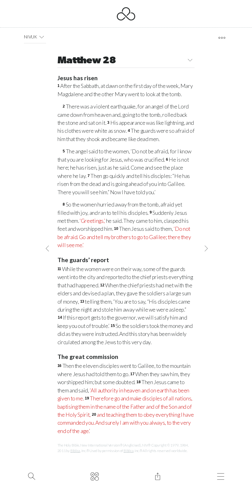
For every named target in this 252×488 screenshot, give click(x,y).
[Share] (157, 475)
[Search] (31, 475)
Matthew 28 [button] (86, 61)
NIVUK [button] (30, 36)
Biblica (75, 450)
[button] (41, 37)
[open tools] (222, 37)
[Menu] (220, 475)
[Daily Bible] (94, 475)
